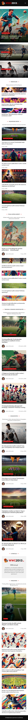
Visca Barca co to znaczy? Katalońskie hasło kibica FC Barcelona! (13, 479)
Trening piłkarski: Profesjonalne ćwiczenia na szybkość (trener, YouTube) (12, 341)
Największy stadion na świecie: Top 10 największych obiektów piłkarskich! (13, 511)
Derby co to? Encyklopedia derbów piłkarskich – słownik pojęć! (12, 249)
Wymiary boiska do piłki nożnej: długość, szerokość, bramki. (11, 623)
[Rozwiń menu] (25, 3)
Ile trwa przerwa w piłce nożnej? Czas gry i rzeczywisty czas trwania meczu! (13, 446)
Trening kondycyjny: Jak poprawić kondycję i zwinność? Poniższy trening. (14, 406)
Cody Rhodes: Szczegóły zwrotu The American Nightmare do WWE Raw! (14, 94)
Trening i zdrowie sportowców (10, 334)
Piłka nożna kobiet (6, 33)
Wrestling (5, 180)
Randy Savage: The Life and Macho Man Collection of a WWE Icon (12, 105)
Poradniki (6, 618)
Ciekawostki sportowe (6, 69)
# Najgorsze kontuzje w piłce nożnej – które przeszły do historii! (13, 374)
